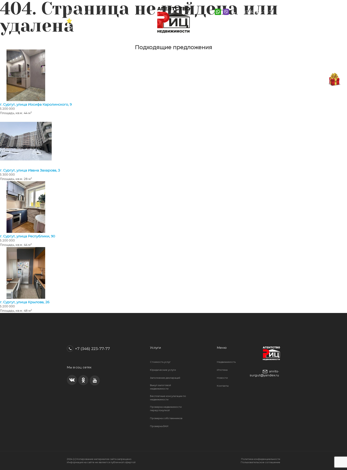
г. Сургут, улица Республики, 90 (27, 236)
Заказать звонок (247, 20)
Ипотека (222, 369)
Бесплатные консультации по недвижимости (168, 398)
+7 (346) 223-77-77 (256, 12)
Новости (222, 377)
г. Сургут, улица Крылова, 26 (25, 302)
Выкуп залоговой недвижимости (160, 387)
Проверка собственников (166, 418)
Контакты (223, 385)
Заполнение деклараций (165, 377)
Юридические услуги (163, 369)
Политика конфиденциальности (260, 459)
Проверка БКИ (159, 426)
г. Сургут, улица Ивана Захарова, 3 (30, 170)
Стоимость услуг (160, 361)
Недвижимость (226, 361)
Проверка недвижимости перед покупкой (166, 408)
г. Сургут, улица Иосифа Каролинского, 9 (36, 104)
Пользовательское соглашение (260, 462)
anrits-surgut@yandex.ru (264, 373)
